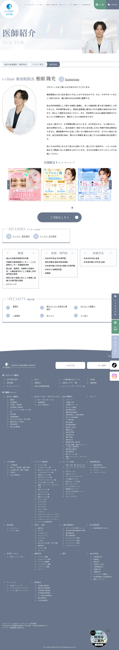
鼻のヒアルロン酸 (71, 454)
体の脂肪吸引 (95, 525)
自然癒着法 (13, 402)
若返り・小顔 (39, 525)
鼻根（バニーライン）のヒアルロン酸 (76, 458)
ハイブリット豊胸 (43, 567)
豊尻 (64, 553)
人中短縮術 (13, 465)
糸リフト (50, 315)
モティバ (41, 569)
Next (110, 184)
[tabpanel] (24, 184)
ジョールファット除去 (73, 543)
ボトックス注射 (68, 462)
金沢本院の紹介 (12, 379)
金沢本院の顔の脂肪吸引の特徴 (75, 530)
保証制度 (93, 383)
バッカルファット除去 (73, 538)
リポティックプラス (100, 472)
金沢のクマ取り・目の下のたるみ (47, 396)
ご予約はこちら (59, 217)
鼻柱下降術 (69, 437)
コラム (79, 4)
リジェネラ (41, 538)
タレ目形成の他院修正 (45, 595)
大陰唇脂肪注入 (98, 567)
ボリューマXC (42, 499)
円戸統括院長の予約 (86, 4)
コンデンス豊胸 (43, 557)
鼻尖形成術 (69, 422)
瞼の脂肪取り (14, 424)
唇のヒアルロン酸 (43, 494)
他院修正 (38, 582)
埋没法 (12, 400)
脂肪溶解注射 (95, 462)
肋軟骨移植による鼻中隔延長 (75, 415)
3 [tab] (60, 208)
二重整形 (16, 315)
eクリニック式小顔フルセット (75, 528)
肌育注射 (10, 525)
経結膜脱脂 (41, 402)
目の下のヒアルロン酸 (45, 477)
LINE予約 (115, 308)
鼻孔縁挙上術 (70, 435)
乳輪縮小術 (97, 572)
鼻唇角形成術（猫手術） (73, 442)
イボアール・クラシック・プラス (48, 514)
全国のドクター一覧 (69, 383)
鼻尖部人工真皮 (71, 427)
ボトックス (41, 550)
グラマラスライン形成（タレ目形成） (20, 411)
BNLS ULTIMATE (100, 467)
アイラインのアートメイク (18, 588)
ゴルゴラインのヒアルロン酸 (47, 480)
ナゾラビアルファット (73, 545)
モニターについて (13, 386)
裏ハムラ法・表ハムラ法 (45, 400)
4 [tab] (66, 208)
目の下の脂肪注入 (43, 405)
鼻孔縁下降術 (70, 432)
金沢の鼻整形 (67, 396)
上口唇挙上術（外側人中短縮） (20, 470)
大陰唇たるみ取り (99, 564)
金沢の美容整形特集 (42, 386)
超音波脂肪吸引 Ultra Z (101, 528)
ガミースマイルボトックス (74, 476)
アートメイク (12, 582)
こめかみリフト (43, 533)
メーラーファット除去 (73, 540)
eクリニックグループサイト (72, 386)
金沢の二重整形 (12, 396)
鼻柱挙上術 (69, 440)
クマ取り (84, 315)
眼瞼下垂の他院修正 (44, 588)
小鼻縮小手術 (70, 402)
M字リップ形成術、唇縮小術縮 (20, 467)
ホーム (26, 4)
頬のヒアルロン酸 (43, 489)
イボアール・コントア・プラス (48, 519)
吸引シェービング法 (16, 557)
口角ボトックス (71, 474)
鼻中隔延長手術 (71, 410)
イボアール (41, 512)
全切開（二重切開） (16, 405)
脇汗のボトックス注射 (73, 481)
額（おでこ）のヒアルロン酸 (47, 470)
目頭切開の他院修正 (44, 590)
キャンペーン (66, 4)
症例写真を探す (54, 4)
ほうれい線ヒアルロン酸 (45, 482)
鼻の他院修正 (70, 451)
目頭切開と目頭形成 (16, 407)
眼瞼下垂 (41, 545)
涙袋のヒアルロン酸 (44, 475)
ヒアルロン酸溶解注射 (45, 522)
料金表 (60, 4)
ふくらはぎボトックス (73, 486)
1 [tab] (47, 208)
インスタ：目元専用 (48, 236)
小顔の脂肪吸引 (68, 525)
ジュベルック (14, 528)
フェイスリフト (43, 535)
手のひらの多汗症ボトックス (75, 491)
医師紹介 (38, 383)
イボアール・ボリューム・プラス (48, 517)
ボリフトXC (42, 502)
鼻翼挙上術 (69, 430)
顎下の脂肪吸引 (71, 535)
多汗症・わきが (12, 553)
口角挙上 (13, 472)
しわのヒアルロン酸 (44, 467)
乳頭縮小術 (97, 569)
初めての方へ (31, 4)
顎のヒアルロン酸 (43, 497)
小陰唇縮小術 (98, 557)
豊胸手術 (38, 553)
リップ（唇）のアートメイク (19, 590)
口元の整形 (11, 462)
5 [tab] (73, 208)
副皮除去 (96, 559)
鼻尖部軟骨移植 (71, 425)
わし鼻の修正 (70, 420)
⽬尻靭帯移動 (14, 417)
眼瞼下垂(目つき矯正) (17, 422)
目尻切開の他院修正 (44, 593)
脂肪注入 (41, 528)
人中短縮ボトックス (72, 479)
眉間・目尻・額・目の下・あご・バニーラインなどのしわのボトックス (76, 467)
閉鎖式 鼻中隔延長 (71, 412)
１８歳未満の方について (71, 379)
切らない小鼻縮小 (88, 306)
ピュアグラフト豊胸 (44, 564)
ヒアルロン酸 (42, 465)
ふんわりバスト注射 (44, 559)
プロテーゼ (69, 400)
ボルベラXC (42, 507)
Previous (8, 184)
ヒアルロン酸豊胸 (43, 562)
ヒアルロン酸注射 (41, 462)
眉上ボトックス (71, 471)
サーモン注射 (14, 530)
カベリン (96, 470)
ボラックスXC (42, 509)
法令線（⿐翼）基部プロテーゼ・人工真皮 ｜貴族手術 (76, 446)
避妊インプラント (99, 579)
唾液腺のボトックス (72, 489)
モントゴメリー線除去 (100, 574)
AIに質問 (116, 328)
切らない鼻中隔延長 (72, 417)
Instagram (72, 79)
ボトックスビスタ (71, 496)
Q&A (71, 4)
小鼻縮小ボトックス (72, 405)
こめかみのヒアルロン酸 (45, 472)
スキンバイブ (42, 504)
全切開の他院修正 (43, 585)
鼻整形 (15, 306)
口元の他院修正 (15, 475)
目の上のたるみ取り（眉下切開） (20, 419)
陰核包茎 (96, 562)
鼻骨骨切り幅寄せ (71, 449)
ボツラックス (70, 494)
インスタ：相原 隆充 (21, 236)
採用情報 (75, 4)
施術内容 (48, 4)
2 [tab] (53, 208)
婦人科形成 (94, 553)
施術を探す (115, 348)
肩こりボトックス (71, 484)
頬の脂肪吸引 (70, 533)
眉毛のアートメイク (16, 585)
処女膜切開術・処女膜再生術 (103, 577)
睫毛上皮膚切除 (15, 427)
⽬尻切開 (13, 414)
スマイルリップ (43, 492)
